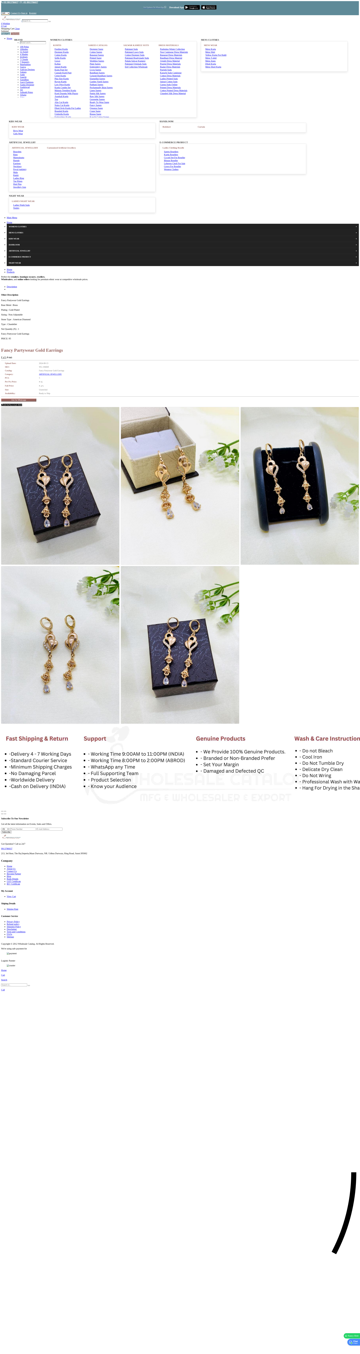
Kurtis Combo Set (63, 87)
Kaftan (58, 64)
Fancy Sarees (96, 105)
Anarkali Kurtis (61, 96)
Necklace (17, 166)
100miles (24, 49)
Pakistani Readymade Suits (137, 58)
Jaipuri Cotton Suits (168, 81)
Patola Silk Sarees (98, 93)
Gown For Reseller (172, 166)
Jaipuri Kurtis (61, 67)
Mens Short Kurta (213, 67)
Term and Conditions (16, 932)
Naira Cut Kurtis (62, 105)
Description (12, 286)
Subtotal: (5, 31)
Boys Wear (18, 131)
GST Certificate (14, 881)
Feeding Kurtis (61, 49)
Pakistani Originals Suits (136, 64)
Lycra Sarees (95, 70)
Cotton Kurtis (61, 55)
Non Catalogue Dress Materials (174, 52)
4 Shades (24, 54)
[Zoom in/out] (5, 811)
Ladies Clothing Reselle (173, 148)
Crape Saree (95, 111)
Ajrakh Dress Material (170, 61)
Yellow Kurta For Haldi (215, 55)
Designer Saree (96, 49)
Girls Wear (18, 133)
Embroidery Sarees (98, 67)
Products (10, 272)
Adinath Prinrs (26, 92)
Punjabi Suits (166, 70)
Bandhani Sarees (97, 73)
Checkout (15, 33)
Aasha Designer (27, 85)
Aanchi (23, 77)
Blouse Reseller (171, 160)
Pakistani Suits (131, 49)
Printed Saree (96, 58)
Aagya (23, 67)
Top (56, 99)
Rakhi (16, 175)
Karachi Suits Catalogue (171, 73)
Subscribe (6, 832)
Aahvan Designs (27, 69)
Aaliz (22, 74)
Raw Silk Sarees (97, 96)
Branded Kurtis (61, 111)
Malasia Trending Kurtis (65, 90)
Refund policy (13, 924)
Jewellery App (19, 187)
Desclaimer (12, 929)
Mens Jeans (210, 61)
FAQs (9, 934)
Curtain (201, 127)
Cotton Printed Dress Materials (173, 90)
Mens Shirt (210, 52)
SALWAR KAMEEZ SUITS (136, 45)
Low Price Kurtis (62, 84)
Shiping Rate (12, 909)
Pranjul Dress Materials (170, 64)
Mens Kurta (210, 49)
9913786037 (6, 848)
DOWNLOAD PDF (12, 405)
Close (17, 28)
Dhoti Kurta (210, 64)
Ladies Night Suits (21, 205)
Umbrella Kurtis (62, 114)
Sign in (24, 13)
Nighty (16, 208)
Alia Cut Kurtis (61, 102)
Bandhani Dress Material (171, 58)
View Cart (5, 33)
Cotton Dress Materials (170, 76)
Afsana (23, 95)
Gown (57, 61)
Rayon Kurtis (61, 81)
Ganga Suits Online (168, 84)
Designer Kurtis (62, 52)
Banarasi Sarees (97, 55)
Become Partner (14, 874)
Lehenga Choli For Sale (174, 163)
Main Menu (12, 217)
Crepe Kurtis (60, 76)
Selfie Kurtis (60, 58)
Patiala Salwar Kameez (135, 61)
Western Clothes (171, 169)
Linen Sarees (95, 90)
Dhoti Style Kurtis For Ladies (68, 108)
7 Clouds (24, 59)
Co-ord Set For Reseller (174, 157)
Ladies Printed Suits (169, 78)
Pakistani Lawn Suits (134, 52)
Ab (21, 90)
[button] (180, 1350)
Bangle (16, 160)
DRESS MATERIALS (169, 45)
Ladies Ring (18, 178)
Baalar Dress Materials (170, 67)
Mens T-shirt (211, 58)
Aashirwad (25, 87)
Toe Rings (17, 181)
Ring (15, 154)
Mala (15, 172)
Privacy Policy (13, 921)
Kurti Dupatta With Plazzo (66, 93)
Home (9, 38)
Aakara (23, 72)
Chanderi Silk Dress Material (173, 93)
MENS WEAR (210, 45)
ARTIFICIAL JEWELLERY (25, 148)
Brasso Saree (95, 114)
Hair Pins (17, 184)
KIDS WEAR (18, 127)
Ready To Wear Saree (99, 102)
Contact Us (16, 13)
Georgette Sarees (97, 99)
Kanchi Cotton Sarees (99, 117)
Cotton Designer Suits (134, 55)
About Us (11, 869)
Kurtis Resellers (171, 154)
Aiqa (22, 97)
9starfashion (25, 64)
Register (32, 13)
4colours (24, 57)
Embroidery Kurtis (63, 117)
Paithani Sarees (96, 84)
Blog (9, 876)
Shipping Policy (14, 926)
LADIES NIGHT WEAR (23, 201)
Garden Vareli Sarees (99, 81)
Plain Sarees (95, 64)
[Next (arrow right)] (5, 813)
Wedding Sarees (97, 61)
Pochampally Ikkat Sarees (101, 87)
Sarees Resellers (171, 151)
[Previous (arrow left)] (2, 813)
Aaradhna (24, 79)
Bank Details (12, 879)
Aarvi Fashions (26, 82)
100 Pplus (24, 47)
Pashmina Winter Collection (172, 49)
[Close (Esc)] (2, 811)
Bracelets (17, 151)
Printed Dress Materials (170, 87)
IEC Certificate (13, 884)
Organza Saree (96, 108)
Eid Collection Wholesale (136, 67)
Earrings (17, 163)
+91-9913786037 (10, 2)
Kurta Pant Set (61, 70)
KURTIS (57, 45)
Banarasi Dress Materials (171, 55)
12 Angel (24, 52)
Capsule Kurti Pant (63, 73)
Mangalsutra (18, 157)
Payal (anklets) (19, 169)
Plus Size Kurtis (62, 78)
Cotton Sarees (96, 52)
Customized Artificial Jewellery (61, 148)
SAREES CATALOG (98, 45)
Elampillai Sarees (97, 78)
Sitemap (10, 937)
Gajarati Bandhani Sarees (101, 76)
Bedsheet (167, 127)
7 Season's (24, 62)
